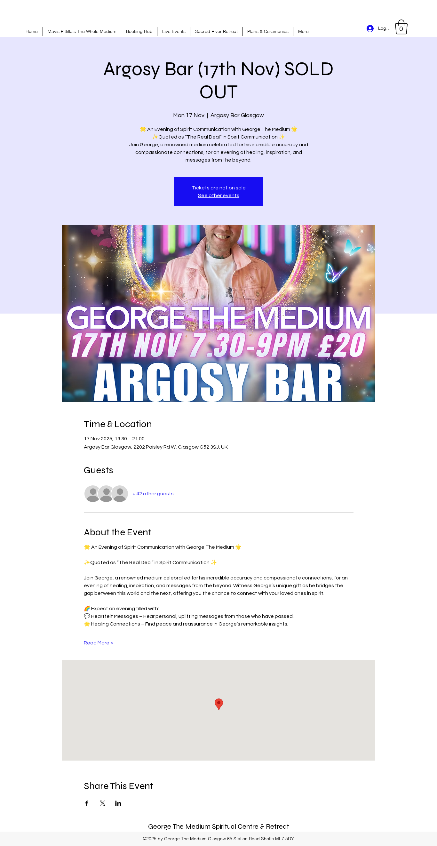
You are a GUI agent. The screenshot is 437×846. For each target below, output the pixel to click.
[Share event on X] (102, 803)
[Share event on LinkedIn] (118, 803)
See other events (218, 195)
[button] (401, 27)
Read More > (98, 642)
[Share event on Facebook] (87, 803)
